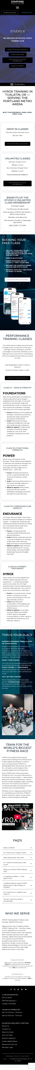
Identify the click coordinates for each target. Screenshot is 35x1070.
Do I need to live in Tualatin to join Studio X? (14, 893)
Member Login (7, 1047)
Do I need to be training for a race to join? (14, 863)
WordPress (10, 1067)
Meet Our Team (8, 1032)
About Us (5, 1026)
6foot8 (18, 1067)
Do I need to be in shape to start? (14, 853)
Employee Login (10, 1056)
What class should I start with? (13, 858)
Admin (5, 1059)
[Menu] (17, 7)
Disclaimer (17, 1056)
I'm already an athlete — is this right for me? (13, 877)
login (5, 1067)
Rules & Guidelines (8, 1038)
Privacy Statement (25, 1056)
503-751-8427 (7, 998)
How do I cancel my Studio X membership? (13, 900)
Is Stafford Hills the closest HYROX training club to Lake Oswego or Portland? (15, 885)
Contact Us (6, 1029)
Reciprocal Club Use (9, 1044)
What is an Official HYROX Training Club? (15, 870)
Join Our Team (7, 1035)
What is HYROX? (9, 848)
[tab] (17, 848)
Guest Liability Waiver (10, 1041)
